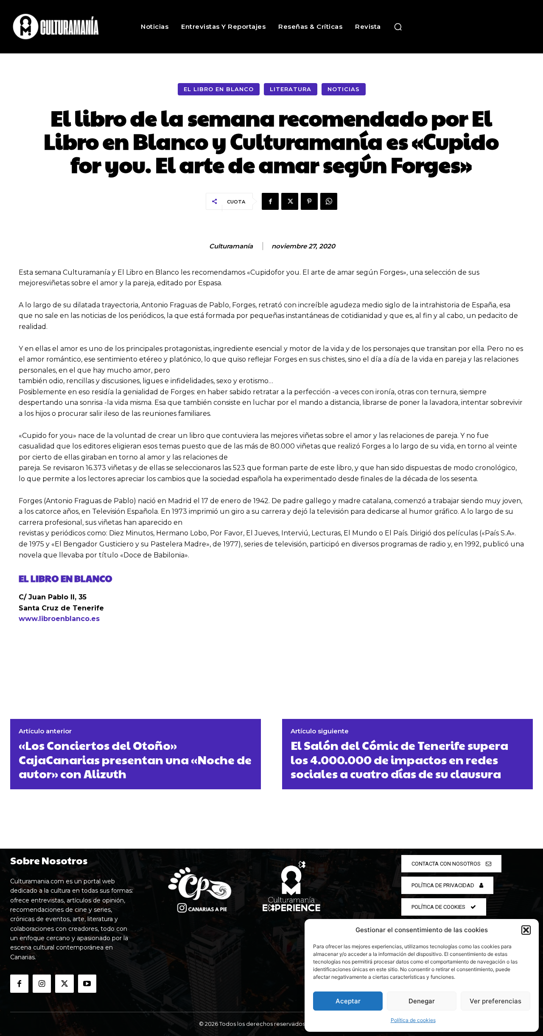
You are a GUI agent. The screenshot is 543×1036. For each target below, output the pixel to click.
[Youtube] (87, 984)
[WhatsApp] (328, 201)
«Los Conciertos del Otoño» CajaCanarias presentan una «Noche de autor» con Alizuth (135, 759)
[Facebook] (270, 201)
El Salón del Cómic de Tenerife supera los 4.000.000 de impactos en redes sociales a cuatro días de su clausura (399, 759)
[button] (526, 930)
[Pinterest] (309, 201)
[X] (289, 201)
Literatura (290, 89)
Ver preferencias (495, 1001)
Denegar (422, 1001)
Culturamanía (231, 246)
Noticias (343, 89)
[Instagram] (42, 984)
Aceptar (348, 1001)
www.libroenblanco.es (59, 619)
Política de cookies (413, 1020)
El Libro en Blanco (219, 89)
